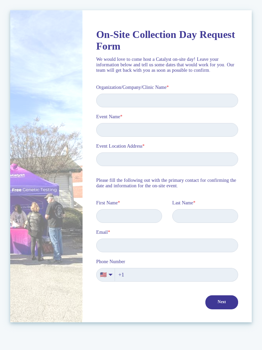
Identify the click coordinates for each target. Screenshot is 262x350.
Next (222, 301)
